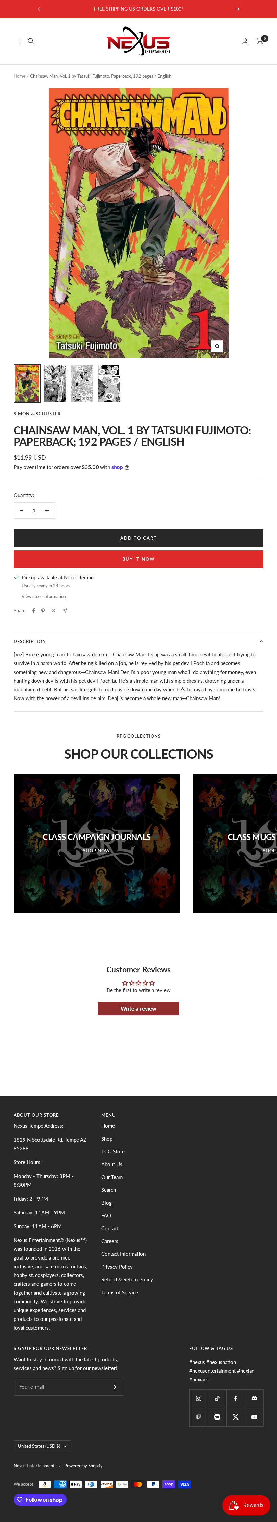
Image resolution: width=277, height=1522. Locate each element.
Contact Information (123, 1254)
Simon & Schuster (37, 413)
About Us (111, 1164)
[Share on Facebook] (33, 610)
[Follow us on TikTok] (217, 1398)
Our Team (112, 1177)
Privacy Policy (117, 1267)
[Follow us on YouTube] (254, 1417)
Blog (106, 1203)
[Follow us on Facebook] (235, 1398)
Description (30, 641)
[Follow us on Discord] (254, 1398)
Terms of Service (119, 1292)
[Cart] (259, 41)
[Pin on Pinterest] (43, 610)
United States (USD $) (39, 1446)
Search (108, 1190)
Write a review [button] (138, 1008)
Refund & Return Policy (127, 1279)
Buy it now (138, 559)
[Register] (114, 1387)
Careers (109, 1241)
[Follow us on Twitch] (198, 1417)
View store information (44, 596)
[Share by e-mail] (64, 610)
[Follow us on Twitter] (235, 1417)
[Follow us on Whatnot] (217, 1417)
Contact (110, 1228)
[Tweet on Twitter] (53, 610)
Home (19, 76)
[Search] (31, 41)
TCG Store (113, 1151)
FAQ (106, 1215)
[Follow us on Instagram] (198, 1398)
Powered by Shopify (83, 1465)
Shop (106, 1139)
